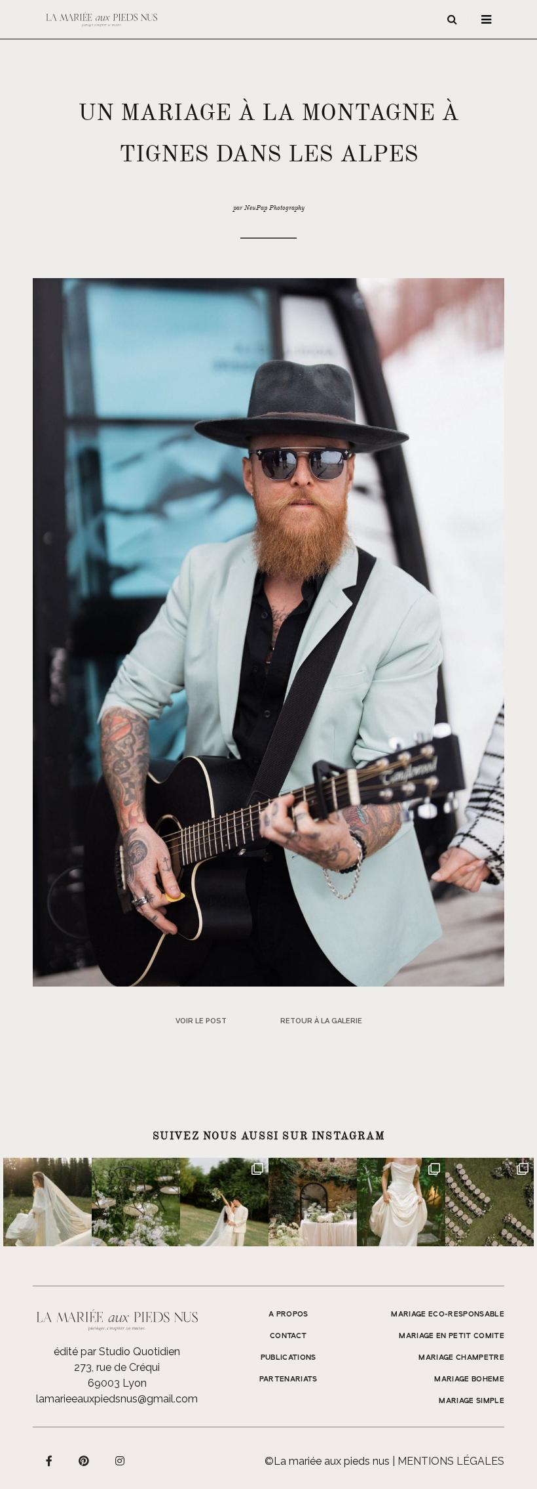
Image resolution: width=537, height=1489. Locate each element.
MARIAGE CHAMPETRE (461, 1357)
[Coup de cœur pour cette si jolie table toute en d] (312, 1202)
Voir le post (201, 1021)
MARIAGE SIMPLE (471, 1401)
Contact (288, 1336)
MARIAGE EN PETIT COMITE (451, 1336)
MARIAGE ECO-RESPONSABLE (447, 1314)
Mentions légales (451, 1461)
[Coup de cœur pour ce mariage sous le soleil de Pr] (401, 1202)
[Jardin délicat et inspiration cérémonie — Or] (489, 1202)
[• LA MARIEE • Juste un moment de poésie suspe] (47, 1202)
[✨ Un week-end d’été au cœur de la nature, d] (224, 1202)
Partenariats (288, 1379)
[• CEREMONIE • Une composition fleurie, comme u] (136, 1202)
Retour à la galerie (321, 1021)
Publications (288, 1357)
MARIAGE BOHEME (469, 1379)
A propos (288, 1314)
